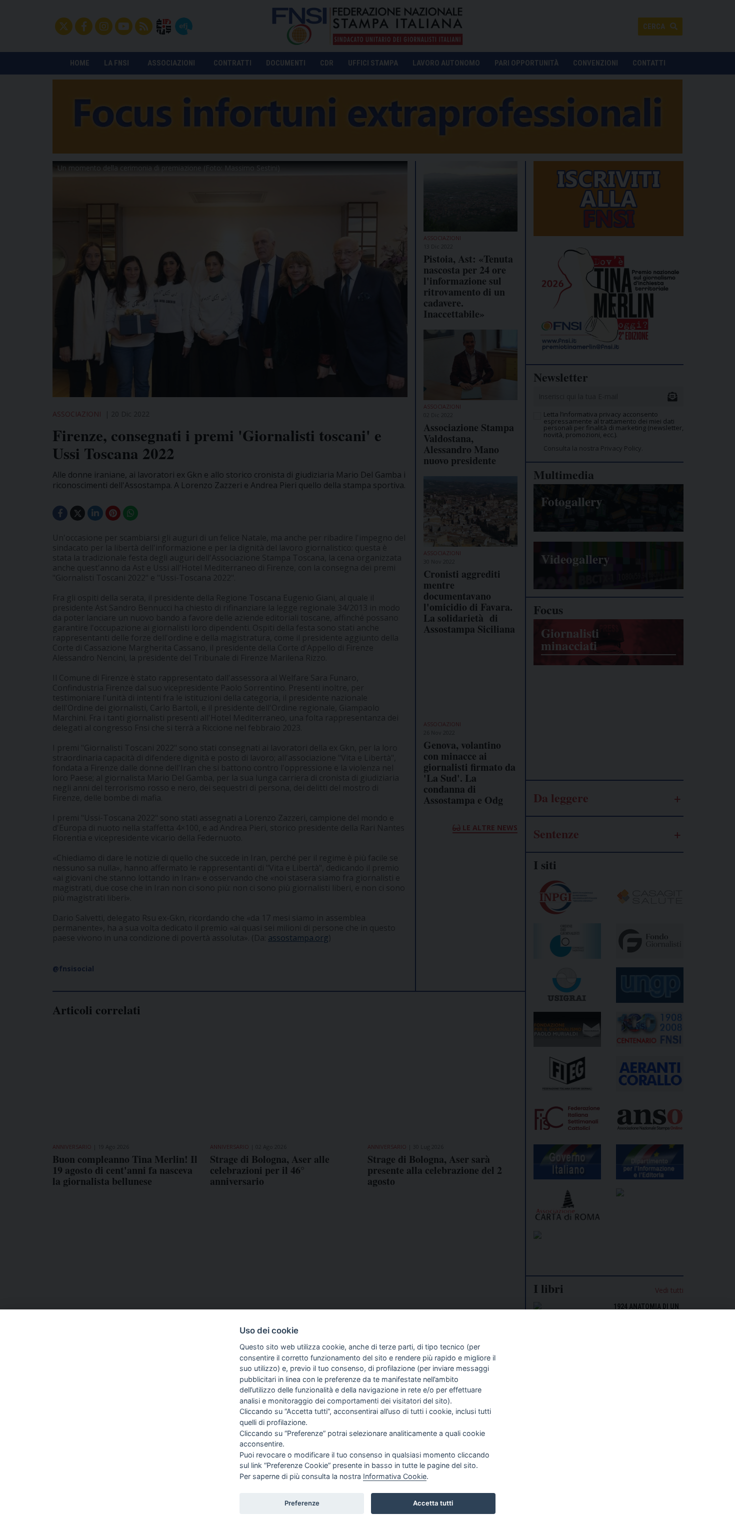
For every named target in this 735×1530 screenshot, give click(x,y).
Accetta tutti (433, 1503)
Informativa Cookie (394, 1476)
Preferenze (302, 1503)
